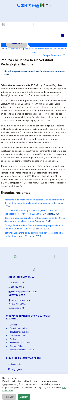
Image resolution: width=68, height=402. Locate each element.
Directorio (14, 325)
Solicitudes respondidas (20, 343)
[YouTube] (37, 6)
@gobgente (15, 364)
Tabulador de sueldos (19, 332)
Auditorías (14, 339)
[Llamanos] (18, 6)
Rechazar (9, 397)
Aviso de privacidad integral (21, 350)
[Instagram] (34, 6)
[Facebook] (26, 6)
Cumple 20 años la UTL (54, 55)
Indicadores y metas (18, 335)
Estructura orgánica (18, 328)
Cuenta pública (16, 346)
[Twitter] (30, 6)
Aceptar (24, 397)
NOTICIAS (17, 43)
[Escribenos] (23, 6)
